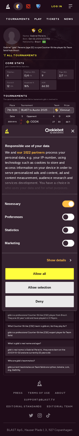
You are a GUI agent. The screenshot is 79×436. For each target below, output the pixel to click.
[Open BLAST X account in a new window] (31, 415)
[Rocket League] (38, 6)
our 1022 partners (31, 152)
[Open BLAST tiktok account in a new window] (48, 415)
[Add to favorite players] (41, 31)
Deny (39, 301)
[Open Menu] (71, 6)
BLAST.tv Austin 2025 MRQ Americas (36, 110)
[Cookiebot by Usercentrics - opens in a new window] (47, 131)
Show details (56, 260)
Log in (56, 6)
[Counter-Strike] (18, 6)
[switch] (68, 217)
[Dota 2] (28, 6)
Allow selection (39, 287)
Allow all (39, 273)
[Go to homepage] (8, 6)
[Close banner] (72, 130)
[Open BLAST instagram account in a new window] (39, 415)
